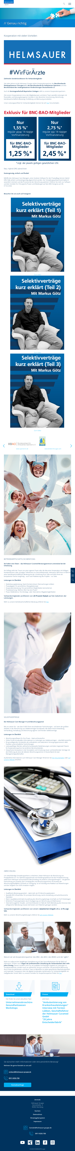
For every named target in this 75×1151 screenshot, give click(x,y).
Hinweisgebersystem (37, 1118)
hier (48, 103)
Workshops (12, 1007)
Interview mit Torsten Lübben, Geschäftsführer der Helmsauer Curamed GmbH (55, 1012)
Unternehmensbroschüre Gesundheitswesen (19, 1003)
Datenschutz (37, 1114)
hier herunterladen (58, 758)
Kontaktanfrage (17, 1085)
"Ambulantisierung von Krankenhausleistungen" (55, 1003)
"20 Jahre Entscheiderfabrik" (52, 1021)
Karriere (37, 1111)
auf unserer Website (46, 915)
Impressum (38, 1121)
